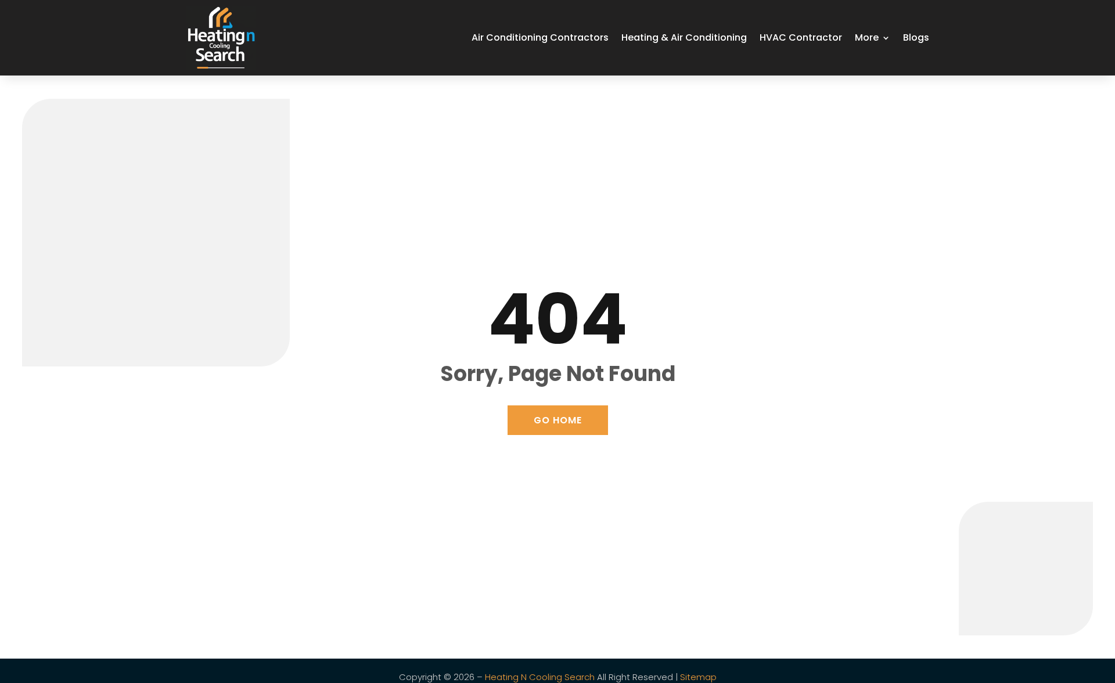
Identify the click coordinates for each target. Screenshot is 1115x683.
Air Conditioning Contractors (540, 37)
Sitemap (698, 677)
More (867, 37)
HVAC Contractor (801, 37)
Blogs (916, 37)
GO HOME (558, 420)
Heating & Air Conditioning (684, 37)
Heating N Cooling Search (540, 677)
